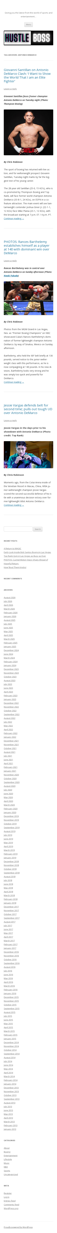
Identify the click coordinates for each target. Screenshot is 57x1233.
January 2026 (10, 616)
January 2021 (10, 771)
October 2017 (10, 914)
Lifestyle (8, 1159)
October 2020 (10, 778)
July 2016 (8, 970)
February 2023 (10, 695)
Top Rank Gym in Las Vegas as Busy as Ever (25, 556)
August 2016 (9, 967)
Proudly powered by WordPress (18, 1227)
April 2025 (8, 635)
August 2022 (9, 718)
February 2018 (10, 899)
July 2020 (8, 789)
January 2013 (10, 1129)
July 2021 (8, 755)
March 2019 (9, 850)
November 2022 (11, 706)
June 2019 (8, 838)
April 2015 (8, 1027)
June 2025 (8, 627)
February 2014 (10, 1080)
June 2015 (8, 1019)
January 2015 (10, 1038)
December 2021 (11, 740)
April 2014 (8, 1072)
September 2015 (11, 1008)
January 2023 (10, 699)
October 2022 (10, 710)
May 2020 (8, 797)
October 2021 (10, 748)
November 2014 (11, 1046)
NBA (6, 1166)
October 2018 (10, 869)
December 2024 (11, 650)
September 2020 (11, 782)
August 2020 (9, 786)
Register (8, 1193)
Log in (6, 1197)
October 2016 (10, 959)
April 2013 (8, 1117)
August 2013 (9, 1102)
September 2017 (11, 918)
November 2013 (11, 1091)
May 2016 (8, 978)
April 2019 (8, 846)
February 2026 (10, 612)
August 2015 (9, 1012)
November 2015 (11, 1001)
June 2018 (8, 884)
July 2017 (8, 925)
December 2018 (11, 861)
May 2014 (8, 1068)
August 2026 (9, 597)
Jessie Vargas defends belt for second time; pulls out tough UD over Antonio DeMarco (28, 409)
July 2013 (8, 1106)
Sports (7, 1170)
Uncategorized (11, 1174)
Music (6, 1163)
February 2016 (10, 989)
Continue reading (14, 218)
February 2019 (10, 853)
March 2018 (9, 895)
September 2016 (11, 963)
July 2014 (8, 1061)
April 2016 (8, 982)
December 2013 (11, 1087)
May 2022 (8, 725)
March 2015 (9, 1031)
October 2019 (10, 823)
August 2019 (9, 831)
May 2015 (8, 1023)
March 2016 (9, 985)
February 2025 (10, 642)
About (7, 1148)
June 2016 (8, 974)
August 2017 (9, 921)
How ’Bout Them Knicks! (15, 567)
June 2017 (8, 929)
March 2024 (9, 657)
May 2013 (8, 1114)
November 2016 (11, 955)
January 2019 (10, 857)
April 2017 (8, 936)
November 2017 (11, 910)
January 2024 (10, 665)
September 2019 (11, 827)
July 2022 (8, 722)
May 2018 (8, 887)
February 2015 (10, 1034)
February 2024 (10, 661)
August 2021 (9, 752)
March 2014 (9, 1076)
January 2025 (10, 646)
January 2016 (10, 993)
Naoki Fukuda (11, 275)
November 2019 (11, 820)
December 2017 (11, 906)
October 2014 (10, 1050)
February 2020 (10, 808)
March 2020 (9, 804)
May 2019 (8, 842)
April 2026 (8, 605)
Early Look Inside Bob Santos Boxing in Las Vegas (27, 552)
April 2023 (8, 691)
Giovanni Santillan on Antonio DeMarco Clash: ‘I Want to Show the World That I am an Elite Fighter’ (27, 75)
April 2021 (8, 763)
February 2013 (10, 1125)
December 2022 (11, 703)
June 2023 (8, 688)
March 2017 (9, 940)
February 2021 (10, 767)
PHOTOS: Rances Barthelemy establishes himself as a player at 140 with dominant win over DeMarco (27, 247)
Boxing (7, 1151)
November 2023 (11, 672)
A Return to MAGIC (12, 548)
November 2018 (11, 865)
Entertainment (10, 1155)
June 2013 (8, 1110)
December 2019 (11, 816)
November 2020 (11, 774)
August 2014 (9, 1057)
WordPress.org (11, 1208)
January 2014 (10, 1083)
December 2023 (11, 669)
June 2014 (8, 1065)
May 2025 (8, 631)
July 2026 (8, 601)
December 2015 (11, 997)
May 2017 (8, 933)
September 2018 (11, 872)
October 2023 (10, 676)
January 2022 (10, 737)
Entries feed (10, 1200)
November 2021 (11, 744)
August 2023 (9, 680)
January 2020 (10, 812)
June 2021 (8, 759)
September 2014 (11, 1053)
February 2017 (10, 944)
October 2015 (10, 1004)
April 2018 (8, 891)
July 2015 (8, 1016)
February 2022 (10, 733)
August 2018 (9, 876)
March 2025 (9, 639)
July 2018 (8, 880)
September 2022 (11, 714)
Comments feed (11, 1204)
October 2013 (10, 1095)
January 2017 (10, 948)
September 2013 (11, 1099)
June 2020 (8, 793)
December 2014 (11, 1042)
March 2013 (9, 1121)
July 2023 (8, 684)
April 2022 (8, 729)
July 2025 (8, 623)
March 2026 (9, 608)
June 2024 (8, 654)
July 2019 (8, 835)
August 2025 (9, 620)
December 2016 (11, 952)
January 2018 (10, 902)
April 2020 (8, 801)
